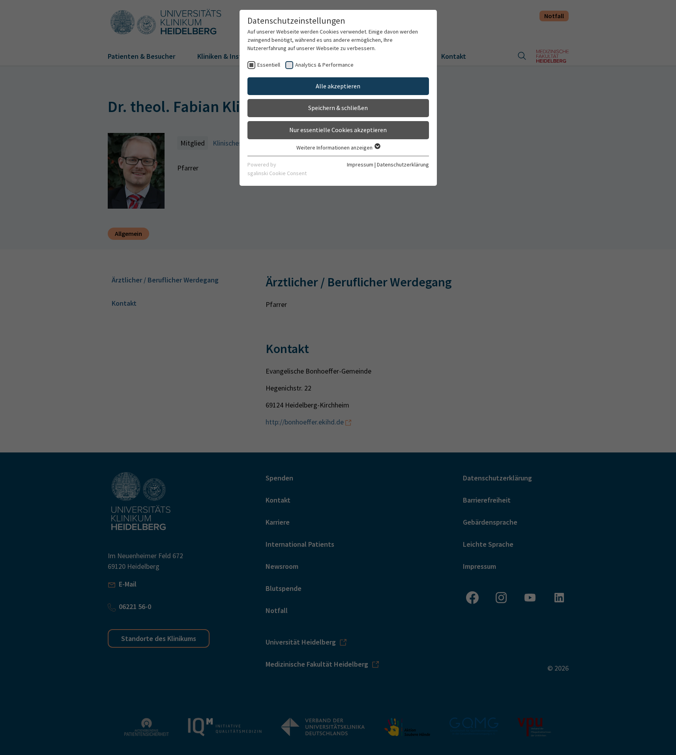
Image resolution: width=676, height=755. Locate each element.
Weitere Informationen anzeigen (335, 147)
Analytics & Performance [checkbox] (324, 64)
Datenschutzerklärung (403, 164)
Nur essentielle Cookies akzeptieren (338, 130)
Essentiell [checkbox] (268, 64)
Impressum (360, 164)
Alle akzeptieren (338, 86)
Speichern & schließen (338, 108)
